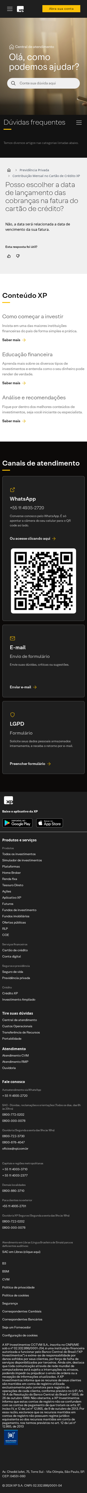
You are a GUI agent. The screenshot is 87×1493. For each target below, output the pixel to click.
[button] (8, 170)
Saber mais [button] (11, 340)
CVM (6, 1279)
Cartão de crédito (15, 950)
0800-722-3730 (13, 1136)
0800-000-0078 (13, 1121)
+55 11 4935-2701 (14, 1206)
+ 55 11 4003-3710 (14, 1169)
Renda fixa (9, 879)
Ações (6, 891)
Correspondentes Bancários (22, 1319)
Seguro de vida (12, 972)
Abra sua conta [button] (61, 9)
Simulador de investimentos (22, 860)
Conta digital (11, 956)
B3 (4, 1263)
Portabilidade (11, 1039)
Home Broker (11, 873)
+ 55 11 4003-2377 (15, 1175)
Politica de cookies (15, 1295)
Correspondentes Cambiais (21, 1311)
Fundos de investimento (19, 910)
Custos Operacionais (17, 1026)
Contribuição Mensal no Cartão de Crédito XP (46, 176)
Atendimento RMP (15, 1062)
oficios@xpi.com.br (15, 1149)
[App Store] (49, 822)
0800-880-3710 (13, 1191)
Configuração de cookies (20, 1335)
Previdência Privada (34, 170)
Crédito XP (10, 993)
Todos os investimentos (19, 854)
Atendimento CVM (15, 1055)
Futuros (7, 904)
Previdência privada (16, 978)
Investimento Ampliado (18, 999)
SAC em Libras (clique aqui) (21, 1252)
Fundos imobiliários (15, 916)
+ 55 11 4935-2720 (14, 1096)
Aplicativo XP (11, 898)
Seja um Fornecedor (16, 1327)
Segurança (10, 1303)
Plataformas (11, 866)
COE (5, 935)
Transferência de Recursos (21, 1032)
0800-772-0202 (13, 1115)
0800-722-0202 (13, 1221)
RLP (5, 929)
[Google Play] (17, 822)
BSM (5, 1271)
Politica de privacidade (18, 1287)
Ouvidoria (9, 1068)
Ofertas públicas (14, 922)
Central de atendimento (19, 1020)
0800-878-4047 (13, 1142)
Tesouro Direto (12, 885)
